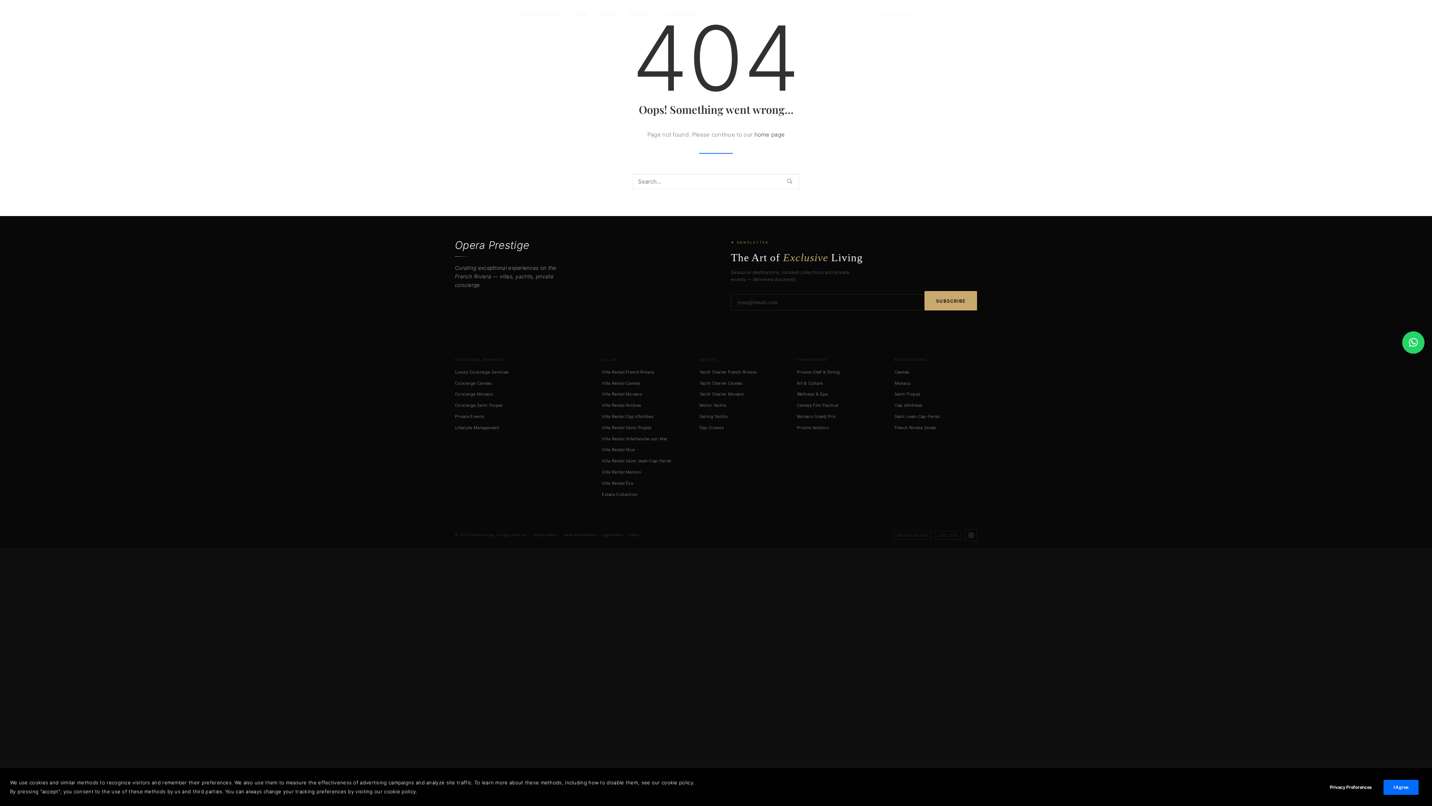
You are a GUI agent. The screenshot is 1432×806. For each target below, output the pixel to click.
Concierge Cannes (473, 383)
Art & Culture (810, 383)
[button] (789, 181)
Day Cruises (712, 427)
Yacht (608, 13)
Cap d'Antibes (909, 405)
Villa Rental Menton (621, 472)
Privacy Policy (545, 535)
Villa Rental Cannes (621, 383)
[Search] (716, 181)
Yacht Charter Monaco (722, 394)
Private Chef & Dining (818, 372)
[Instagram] (952, 13)
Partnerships (682, 13)
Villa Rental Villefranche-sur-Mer (635, 438)
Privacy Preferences (1351, 787)
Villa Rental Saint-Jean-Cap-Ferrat (636, 460)
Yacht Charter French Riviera (728, 372)
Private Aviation (813, 427)
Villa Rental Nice (618, 449)
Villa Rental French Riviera (628, 372)
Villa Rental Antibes (621, 405)
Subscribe (950, 301)
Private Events (469, 416)
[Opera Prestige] (491, 13)
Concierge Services (539, 13)
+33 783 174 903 (894, 13)
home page (769, 134)
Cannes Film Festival (817, 405)
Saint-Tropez (908, 394)
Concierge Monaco (474, 394)
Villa (581, 13)
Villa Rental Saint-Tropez (627, 427)
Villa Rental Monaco (622, 394)
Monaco (903, 383)
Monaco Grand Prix (816, 416)
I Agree (1401, 787)
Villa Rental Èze (617, 483)
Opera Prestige (492, 245)
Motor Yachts (713, 405)
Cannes (902, 372)
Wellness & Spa (812, 394)
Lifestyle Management (477, 427)
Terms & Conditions (579, 535)
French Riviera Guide (915, 427)
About (634, 535)
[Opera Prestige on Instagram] (971, 535)
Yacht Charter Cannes (721, 383)
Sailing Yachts (714, 416)
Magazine (640, 13)
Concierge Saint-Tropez (479, 405)
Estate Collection (619, 494)
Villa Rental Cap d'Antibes (628, 416)
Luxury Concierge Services (482, 372)
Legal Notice (612, 535)
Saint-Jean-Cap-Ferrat (917, 416)
